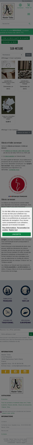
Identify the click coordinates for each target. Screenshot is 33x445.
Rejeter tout (13, 230)
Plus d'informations (9, 228)
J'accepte (16, 234)
